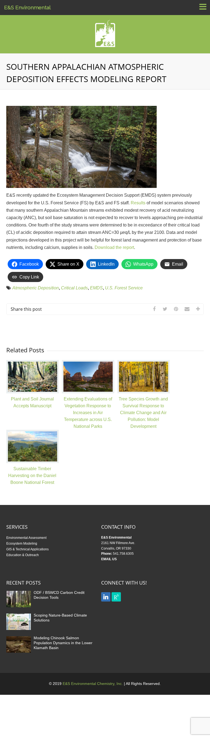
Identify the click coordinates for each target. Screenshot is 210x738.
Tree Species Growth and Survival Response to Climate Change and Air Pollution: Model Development (143, 413)
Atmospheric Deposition (35, 288)
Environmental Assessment (26, 538)
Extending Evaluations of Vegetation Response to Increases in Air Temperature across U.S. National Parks (88, 413)
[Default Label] (105, 596)
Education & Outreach (22, 555)
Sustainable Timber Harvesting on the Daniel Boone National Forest (32, 475)
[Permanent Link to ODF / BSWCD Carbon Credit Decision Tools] (18, 607)
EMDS (96, 288)
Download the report (114, 247)
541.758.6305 (123, 554)
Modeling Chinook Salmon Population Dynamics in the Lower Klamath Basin (63, 643)
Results (138, 203)
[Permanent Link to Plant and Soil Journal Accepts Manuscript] (32, 392)
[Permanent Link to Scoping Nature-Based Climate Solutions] (18, 629)
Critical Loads (74, 288)
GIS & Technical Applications (27, 549)
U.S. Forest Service (124, 288)
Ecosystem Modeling (21, 543)
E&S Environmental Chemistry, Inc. (93, 683)
